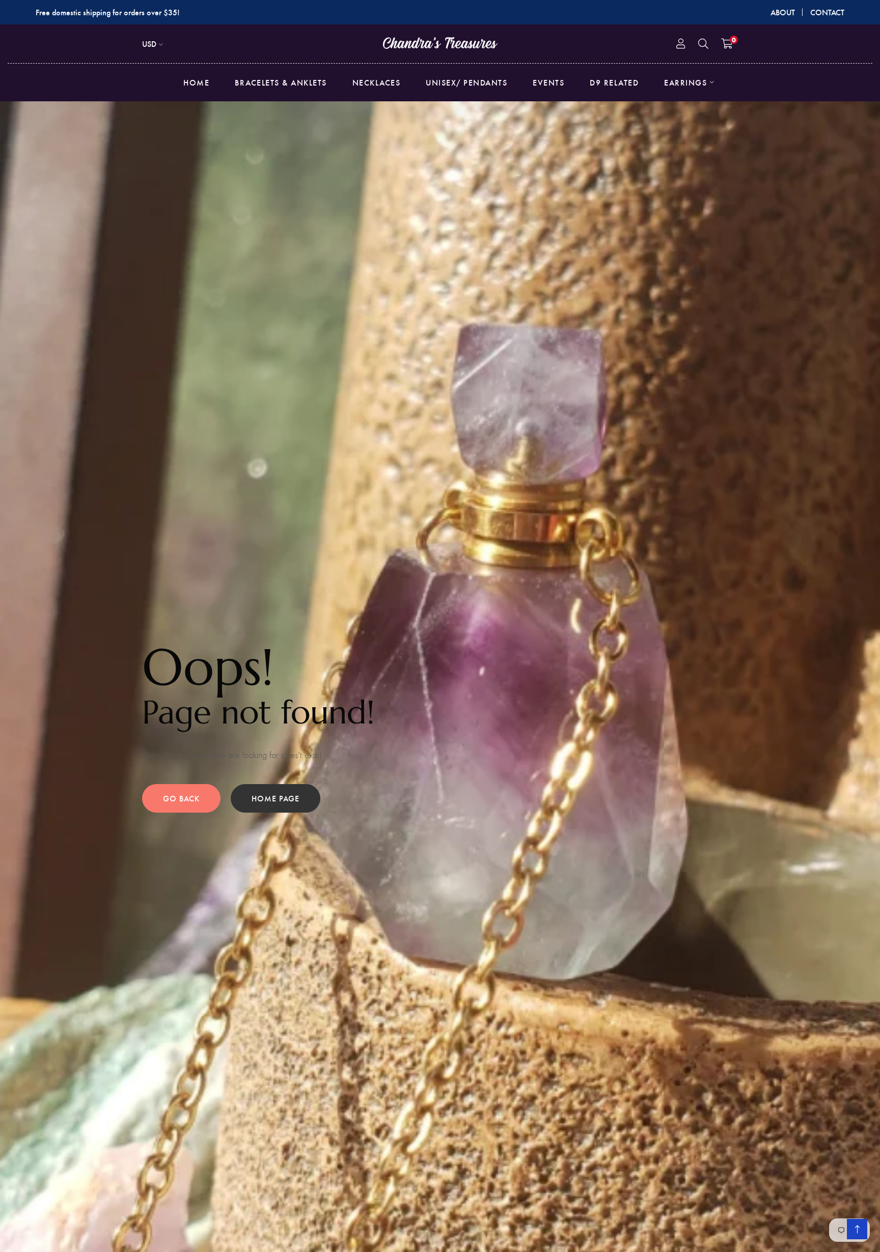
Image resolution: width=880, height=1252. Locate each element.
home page (275, 798)
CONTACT (827, 12)
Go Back (181, 798)
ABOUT (783, 12)
